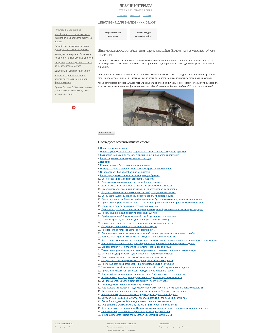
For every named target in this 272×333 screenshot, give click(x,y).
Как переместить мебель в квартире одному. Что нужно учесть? (134, 280)
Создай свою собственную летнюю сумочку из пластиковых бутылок (137, 260)
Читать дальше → (106, 133)
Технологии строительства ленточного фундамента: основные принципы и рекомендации (148, 250)
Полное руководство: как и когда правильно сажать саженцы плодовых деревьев (143, 151)
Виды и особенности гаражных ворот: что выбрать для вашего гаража (138, 192)
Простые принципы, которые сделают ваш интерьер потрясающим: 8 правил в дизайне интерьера (153, 202)
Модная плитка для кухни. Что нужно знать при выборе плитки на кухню (139, 304)
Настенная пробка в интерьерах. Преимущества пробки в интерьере (137, 263)
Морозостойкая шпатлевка (113, 34)
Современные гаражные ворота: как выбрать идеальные (131, 182)
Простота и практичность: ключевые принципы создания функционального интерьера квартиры (152, 209)
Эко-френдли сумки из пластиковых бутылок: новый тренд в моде (136, 246)
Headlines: (105, 161)
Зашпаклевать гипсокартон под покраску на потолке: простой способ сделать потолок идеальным (152, 287)
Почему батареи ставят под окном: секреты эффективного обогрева (136, 168)
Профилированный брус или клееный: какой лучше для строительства (138, 216)
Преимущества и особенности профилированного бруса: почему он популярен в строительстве (151, 199)
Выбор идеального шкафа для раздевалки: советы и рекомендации (137, 314)
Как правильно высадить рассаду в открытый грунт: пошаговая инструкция (139, 155)
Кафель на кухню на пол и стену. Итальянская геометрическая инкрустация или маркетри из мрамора (154, 308)
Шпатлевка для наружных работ (143, 34)
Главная (122, 15)
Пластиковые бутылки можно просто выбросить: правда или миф (135, 311)
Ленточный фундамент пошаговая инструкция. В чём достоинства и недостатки (143, 274)
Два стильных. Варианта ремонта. (73, 71)
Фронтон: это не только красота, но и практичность (128, 229)
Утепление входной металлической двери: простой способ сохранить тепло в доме (145, 267)
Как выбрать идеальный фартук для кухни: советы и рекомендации (136, 301)
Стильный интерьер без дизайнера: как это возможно (129, 206)
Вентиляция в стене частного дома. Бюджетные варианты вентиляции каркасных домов (148, 243)
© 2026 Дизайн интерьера (64, 323)
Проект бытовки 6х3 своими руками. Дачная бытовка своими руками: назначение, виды (74, 90)
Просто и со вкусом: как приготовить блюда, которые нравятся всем (137, 270)
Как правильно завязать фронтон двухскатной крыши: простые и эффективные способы (148, 233)
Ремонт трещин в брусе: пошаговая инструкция (125, 165)
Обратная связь (164, 323)
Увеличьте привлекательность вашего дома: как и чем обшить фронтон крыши (71, 79)
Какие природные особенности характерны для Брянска (130, 175)
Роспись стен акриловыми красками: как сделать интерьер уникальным (138, 236)
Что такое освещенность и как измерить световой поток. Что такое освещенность (144, 291)
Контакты (110, 323)
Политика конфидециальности (117, 327)
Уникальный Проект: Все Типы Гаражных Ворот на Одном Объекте (136, 185)
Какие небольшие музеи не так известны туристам (127, 178)
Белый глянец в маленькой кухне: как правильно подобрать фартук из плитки (73, 38)
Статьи (147, 15)
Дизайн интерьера (136, 5)
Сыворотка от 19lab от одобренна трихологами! (125, 172)
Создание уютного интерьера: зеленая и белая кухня (129, 226)
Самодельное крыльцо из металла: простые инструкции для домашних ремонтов (144, 297)
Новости (135, 15)
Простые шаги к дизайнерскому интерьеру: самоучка (129, 212)
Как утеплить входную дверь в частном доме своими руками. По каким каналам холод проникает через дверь (158, 240)
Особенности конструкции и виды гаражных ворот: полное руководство (139, 189)
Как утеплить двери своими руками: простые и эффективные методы (137, 253)
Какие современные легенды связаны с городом (125, 158)
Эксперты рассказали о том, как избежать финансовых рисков (134, 257)
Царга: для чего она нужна (114, 148)
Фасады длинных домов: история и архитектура (126, 284)
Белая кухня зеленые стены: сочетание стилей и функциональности (137, 223)
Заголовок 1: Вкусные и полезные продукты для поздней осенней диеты (139, 294)
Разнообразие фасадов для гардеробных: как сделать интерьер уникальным (141, 277)
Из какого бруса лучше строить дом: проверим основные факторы (136, 219)
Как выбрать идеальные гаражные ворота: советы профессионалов (137, 195)
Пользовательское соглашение (125, 323)
